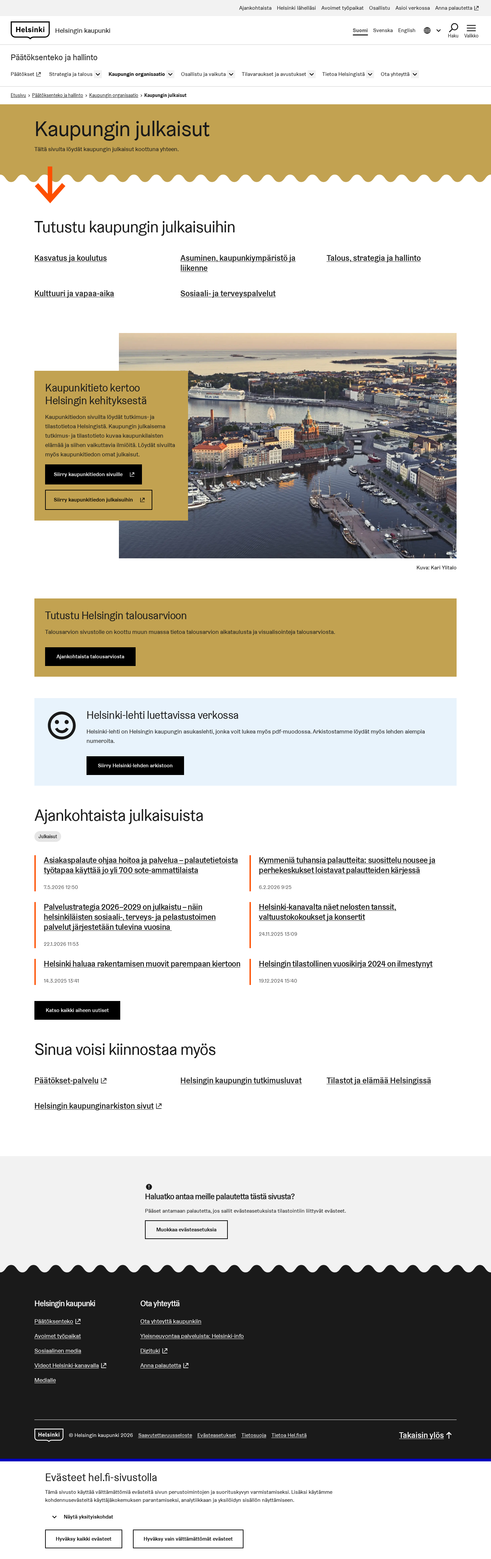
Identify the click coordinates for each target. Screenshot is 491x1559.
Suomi (360, 30)
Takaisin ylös (421, 1435)
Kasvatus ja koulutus (70, 258)
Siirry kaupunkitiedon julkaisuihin (103, 499)
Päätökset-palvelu (71, 1080)
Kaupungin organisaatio (113, 95)
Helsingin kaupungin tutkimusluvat (241, 1080)
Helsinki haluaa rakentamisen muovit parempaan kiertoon (142, 964)
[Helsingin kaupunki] (48, 1435)
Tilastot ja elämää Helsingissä (379, 1080)
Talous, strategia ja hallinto (374, 258)
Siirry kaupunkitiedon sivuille (98, 474)
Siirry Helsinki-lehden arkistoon (135, 765)
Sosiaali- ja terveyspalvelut (228, 293)
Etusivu (18, 95)
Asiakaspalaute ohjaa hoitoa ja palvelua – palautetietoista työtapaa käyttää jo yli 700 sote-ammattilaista (141, 865)
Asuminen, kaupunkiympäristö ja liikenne (238, 263)
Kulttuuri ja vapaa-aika (74, 293)
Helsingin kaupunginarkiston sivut (99, 1106)
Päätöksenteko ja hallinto (57, 95)
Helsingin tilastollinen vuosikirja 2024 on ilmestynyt (346, 964)
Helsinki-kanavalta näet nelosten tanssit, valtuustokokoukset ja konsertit (327, 912)
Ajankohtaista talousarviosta (90, 656)
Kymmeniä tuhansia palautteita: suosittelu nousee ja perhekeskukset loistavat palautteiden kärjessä (347, 865)
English (407, 30)
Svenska (383, 30)
